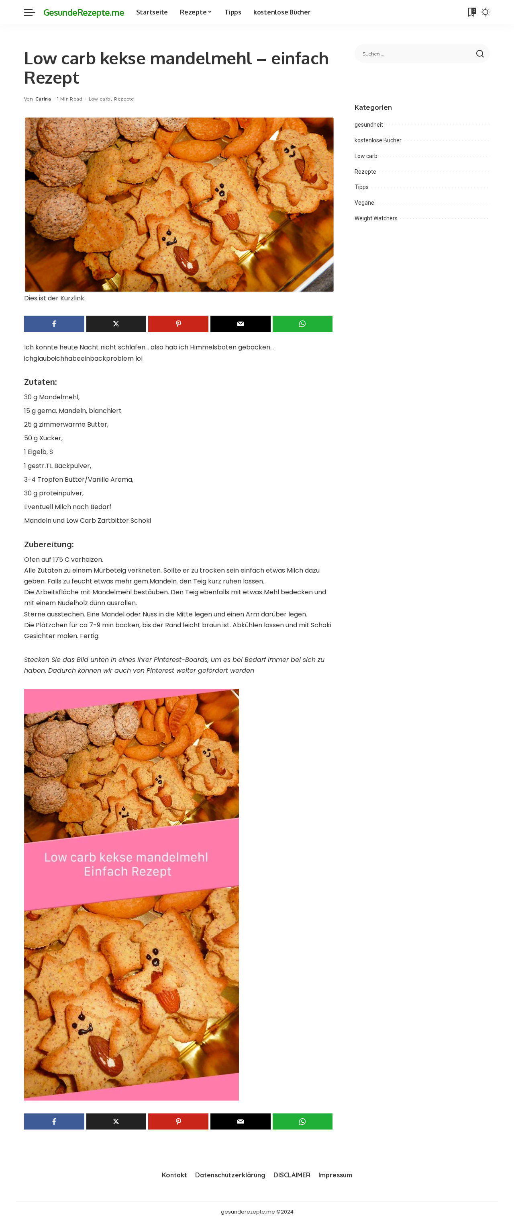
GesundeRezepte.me (83, 12)
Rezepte (124, 99)
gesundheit (369, 124)
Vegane (364, 202)
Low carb (99, 99)
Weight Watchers (376, 218)
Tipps (362, 187)
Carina (43, 99)
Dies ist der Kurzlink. (55, 298)
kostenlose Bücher (378, 140)
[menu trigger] (33, 12)
